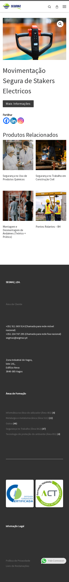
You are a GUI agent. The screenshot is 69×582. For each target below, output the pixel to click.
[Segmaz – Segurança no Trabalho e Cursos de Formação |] (12, 6)
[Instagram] (20, 120)
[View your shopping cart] (57, 6)
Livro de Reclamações (17, 566)
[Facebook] (6, 120)
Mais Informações (18, 103)
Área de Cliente (14, 304)
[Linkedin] (13, 120)
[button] (60, 24)
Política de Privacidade (18, 560)
